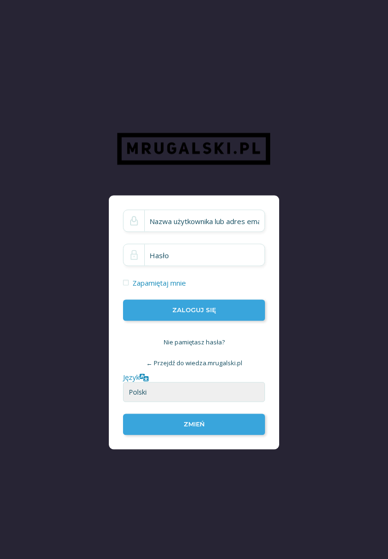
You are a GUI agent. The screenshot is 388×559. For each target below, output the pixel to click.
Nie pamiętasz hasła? (194, 342)
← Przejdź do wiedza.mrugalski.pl (194, 363)
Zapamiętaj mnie (159, 283)
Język (131, 376)
